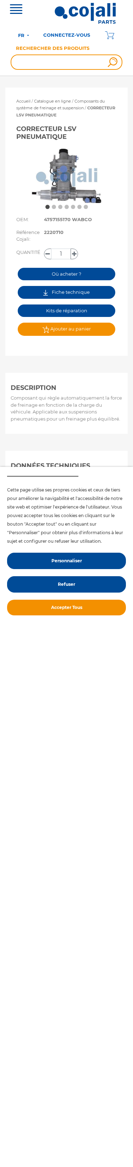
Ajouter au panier (70, 329)
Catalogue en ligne (52, 101)
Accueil (23, 101)
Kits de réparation (66, 310)
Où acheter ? (66, 274)
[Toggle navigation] (16, 10)
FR (22, 35)
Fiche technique (70, 292)
